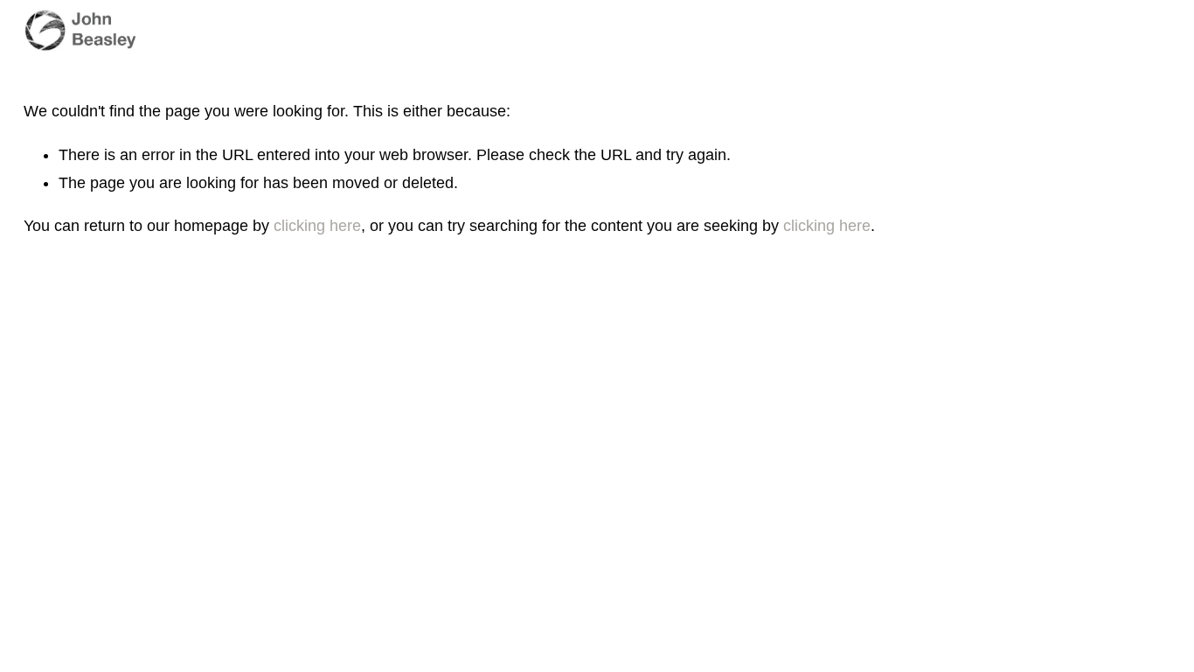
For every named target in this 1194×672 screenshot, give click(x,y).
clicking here (317, 225)
